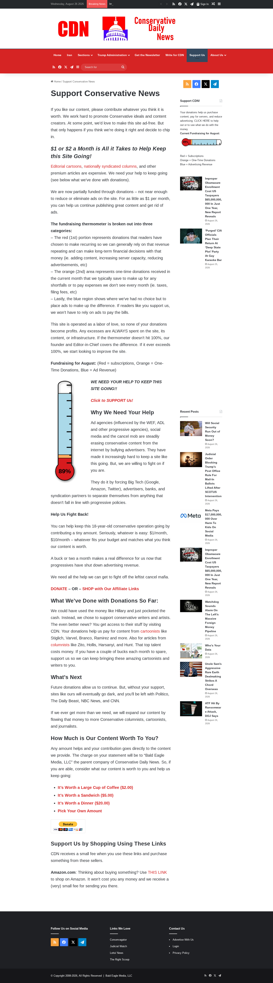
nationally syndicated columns (110, 166)
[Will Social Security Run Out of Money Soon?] (191, 428)
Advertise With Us (183, 939)
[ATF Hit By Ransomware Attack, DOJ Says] (191, 708)
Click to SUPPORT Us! (112, 400)
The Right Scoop (119, 959)
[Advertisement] (201, 339)
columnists (60, 645)
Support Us (197, 55)
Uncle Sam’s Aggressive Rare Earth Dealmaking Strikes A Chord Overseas (213, 676)
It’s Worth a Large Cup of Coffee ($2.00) (95, 787)
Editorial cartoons (66, 166)
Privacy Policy (181, 952)
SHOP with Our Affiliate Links (110, 589)
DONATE (59, 589)
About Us (216, 55)
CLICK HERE (202, 120)
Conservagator (118, 939)
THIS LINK (157, 872)
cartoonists (150, 631)
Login (176, 946)
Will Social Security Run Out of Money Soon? (212, 431)
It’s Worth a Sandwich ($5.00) (86, 795)
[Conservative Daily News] (119, 29)
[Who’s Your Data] (191, 650)
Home (57, 55)
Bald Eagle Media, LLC (119, 975)
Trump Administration (112, 55)
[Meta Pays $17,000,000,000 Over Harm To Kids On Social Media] (191, 515)
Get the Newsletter (147, 55)
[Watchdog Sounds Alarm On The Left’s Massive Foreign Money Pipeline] (191, 606)
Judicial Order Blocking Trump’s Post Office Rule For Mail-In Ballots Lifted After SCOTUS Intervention (213, 475)
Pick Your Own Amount (80, 811)
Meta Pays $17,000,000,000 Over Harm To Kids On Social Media (213, 523)
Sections (84, 55)
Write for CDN (174, 55)
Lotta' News (116, 952)
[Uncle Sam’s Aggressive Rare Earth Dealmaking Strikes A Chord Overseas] (191, 669)
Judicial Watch (118, 946)
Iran (69, 55)
